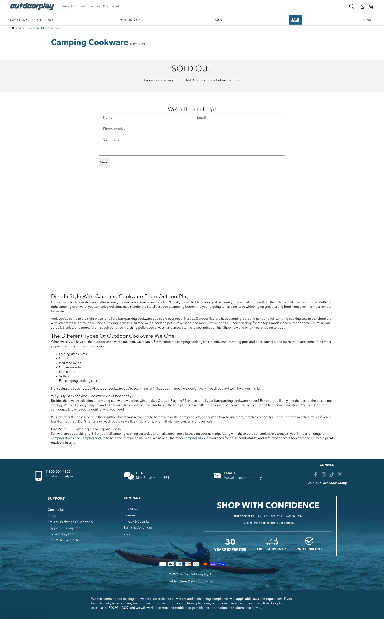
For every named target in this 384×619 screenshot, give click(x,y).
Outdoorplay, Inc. (202, 574)
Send (104, 162)
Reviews (129, 515)
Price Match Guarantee (64, 540)
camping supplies (197, 438)
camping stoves (62, 438)
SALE (295, 20)
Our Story (131, 509)
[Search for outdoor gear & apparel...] (351, 6)
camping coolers (93, 438)
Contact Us (56, 510)
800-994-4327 (119, 608)
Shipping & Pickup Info (64, 528)
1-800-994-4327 (58, 472)
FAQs (52, 516)
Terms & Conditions (138, 527)
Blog (127, 533)
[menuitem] (34, 23)
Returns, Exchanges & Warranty (70, 522)
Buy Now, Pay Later (62, 534)
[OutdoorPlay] (13, 28)
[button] (370, 7)
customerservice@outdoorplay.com (264, 603)
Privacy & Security (136, 521)
